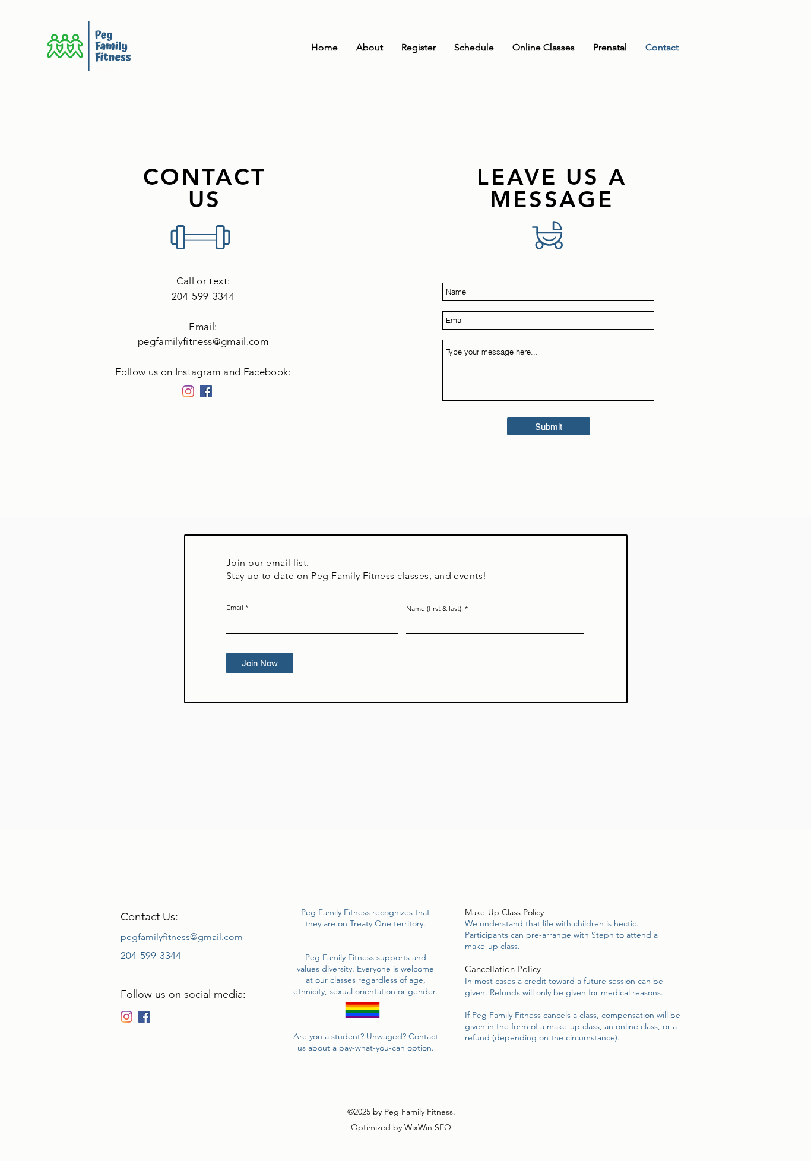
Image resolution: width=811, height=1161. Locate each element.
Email (234, 607)
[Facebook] (206, 391)
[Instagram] (188, 391)
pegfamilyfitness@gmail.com (203, 341)
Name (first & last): (434, 608)
